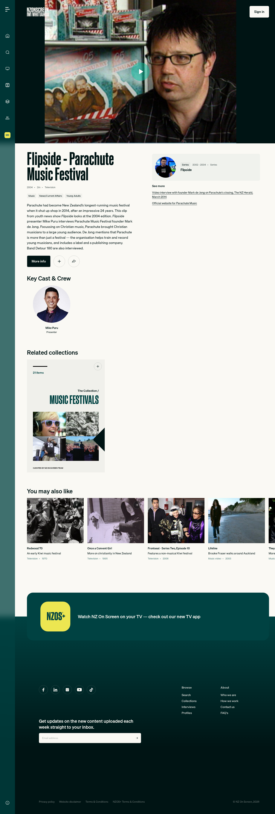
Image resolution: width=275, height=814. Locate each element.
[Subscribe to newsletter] (137, 738)
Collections (189, 700)
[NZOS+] (7, 135)
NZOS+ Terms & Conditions (129, 802)
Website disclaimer (70, 802)
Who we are (228, 694)
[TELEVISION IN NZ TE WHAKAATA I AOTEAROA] (7, 68)
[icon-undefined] (59, 261)
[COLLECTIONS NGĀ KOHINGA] (7, 101)
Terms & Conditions (96, 802)
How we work (230, 700)
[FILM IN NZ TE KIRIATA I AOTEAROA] (7, 85)
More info (39, 261)
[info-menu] (7, 803)
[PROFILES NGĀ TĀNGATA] (7, 118)
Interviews (188, 706)
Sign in (259, 11)
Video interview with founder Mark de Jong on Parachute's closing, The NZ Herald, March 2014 (202, 194)
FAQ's (224, 712)
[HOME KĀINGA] (7, 36)
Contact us (228, 706)
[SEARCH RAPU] (7, 52)
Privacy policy (47, 802)
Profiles (187, 712)
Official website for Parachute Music (174, 203)
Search (186, 694)
